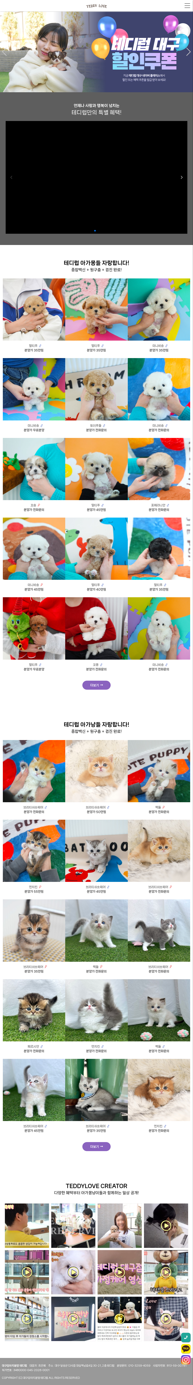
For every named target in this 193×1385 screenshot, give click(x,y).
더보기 (95, 685)
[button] (4, 52)
